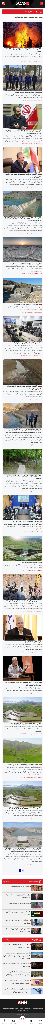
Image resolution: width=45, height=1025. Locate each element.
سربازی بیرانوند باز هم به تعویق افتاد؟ (19, 903)
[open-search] (3, 3)
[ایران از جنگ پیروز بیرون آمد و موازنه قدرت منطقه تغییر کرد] (37, 897)
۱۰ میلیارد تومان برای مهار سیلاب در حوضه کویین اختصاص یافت (23, 601)
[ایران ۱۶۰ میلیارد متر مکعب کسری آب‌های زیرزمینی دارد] (22, 507)
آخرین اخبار (4, 1023)
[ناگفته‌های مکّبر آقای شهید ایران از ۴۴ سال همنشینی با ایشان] (37, 931)
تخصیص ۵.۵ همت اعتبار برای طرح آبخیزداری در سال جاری (25, 808)
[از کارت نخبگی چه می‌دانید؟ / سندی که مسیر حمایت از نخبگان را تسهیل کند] (37, 982)
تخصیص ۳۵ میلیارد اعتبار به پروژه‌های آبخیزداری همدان (25, 724)
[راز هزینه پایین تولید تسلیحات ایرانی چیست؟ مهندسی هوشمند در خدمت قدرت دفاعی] (37, 974)
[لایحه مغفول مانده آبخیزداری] (22, 627)
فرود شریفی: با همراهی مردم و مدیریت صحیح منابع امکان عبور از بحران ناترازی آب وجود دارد (23, 684)
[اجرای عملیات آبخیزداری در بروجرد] (22, 548)
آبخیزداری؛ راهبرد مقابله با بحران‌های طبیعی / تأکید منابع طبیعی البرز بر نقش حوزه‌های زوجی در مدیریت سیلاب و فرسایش (23, 850)
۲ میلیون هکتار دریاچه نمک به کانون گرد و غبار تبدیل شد (25, 263)
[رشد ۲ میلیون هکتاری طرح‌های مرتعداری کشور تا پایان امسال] (22, 750)
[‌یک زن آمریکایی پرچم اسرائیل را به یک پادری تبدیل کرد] (37, 922)
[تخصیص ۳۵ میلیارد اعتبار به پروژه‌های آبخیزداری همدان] (22, 709)
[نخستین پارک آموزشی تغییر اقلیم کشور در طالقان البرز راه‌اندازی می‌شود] (22, 461)
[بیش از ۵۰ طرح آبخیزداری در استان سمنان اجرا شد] (22, 290)
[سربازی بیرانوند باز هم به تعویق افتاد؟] (37, 905)
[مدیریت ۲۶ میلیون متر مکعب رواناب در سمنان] (22, 78)
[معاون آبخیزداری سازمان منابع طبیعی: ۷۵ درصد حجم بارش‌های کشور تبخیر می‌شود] (22, 160)
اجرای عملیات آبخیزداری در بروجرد (31, 562)
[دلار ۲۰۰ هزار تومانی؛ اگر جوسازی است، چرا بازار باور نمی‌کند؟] (37, 965)
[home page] (22, 1019)
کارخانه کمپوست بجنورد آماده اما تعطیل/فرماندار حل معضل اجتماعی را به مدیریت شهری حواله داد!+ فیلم (16, 956)
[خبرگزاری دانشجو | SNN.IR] (22, 3)
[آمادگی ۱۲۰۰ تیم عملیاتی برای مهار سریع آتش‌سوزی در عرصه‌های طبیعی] (22, 34)
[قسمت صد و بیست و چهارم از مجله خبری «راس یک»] (37, 914)
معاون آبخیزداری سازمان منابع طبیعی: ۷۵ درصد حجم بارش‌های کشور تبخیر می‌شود (23, 175)
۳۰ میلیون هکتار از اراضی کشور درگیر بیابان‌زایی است (26, 343)
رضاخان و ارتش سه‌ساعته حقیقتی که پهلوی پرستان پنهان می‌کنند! (17, 946)
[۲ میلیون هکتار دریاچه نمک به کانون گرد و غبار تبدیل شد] (22, 249)
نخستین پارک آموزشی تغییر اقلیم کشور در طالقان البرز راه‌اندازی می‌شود (23, 477)
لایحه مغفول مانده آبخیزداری (33, 642)
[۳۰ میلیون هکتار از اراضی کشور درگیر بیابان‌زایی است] (22, 328)
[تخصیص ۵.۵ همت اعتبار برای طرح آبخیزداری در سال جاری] (22, 793)
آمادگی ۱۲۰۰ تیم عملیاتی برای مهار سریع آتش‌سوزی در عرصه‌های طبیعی (23, 50)
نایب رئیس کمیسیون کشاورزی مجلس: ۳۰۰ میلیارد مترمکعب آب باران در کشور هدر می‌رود (23, 132)
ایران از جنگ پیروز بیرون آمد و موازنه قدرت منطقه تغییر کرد (18, 896)
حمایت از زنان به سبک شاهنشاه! (20, 886)
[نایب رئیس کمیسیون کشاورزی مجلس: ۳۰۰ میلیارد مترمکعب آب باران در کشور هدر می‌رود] (22, 116)
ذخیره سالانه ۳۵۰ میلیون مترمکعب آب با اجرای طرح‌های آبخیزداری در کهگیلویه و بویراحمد (23, 219)
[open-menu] (41, 3)
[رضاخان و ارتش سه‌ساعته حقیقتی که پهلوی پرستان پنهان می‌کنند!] (37, 946)
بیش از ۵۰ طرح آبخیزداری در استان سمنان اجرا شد (27, 304)
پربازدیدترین (13, 1023)
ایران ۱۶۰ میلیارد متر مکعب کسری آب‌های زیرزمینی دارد (26, 521)
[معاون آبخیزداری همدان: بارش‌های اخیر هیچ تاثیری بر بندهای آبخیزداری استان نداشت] (22, 372)
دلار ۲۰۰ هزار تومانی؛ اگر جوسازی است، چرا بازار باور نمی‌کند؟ (16, 965)
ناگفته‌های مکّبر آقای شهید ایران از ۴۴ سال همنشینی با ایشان (18, 930)
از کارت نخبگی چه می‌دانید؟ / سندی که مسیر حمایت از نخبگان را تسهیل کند (17, 982)
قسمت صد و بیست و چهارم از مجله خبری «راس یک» (18, 913)
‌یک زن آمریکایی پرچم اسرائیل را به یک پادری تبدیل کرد (17, 922)
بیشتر (6, 882)
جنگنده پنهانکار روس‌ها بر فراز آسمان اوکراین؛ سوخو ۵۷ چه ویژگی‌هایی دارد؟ (17, 990)
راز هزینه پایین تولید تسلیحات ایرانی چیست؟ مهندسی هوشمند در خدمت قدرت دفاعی (17, 973)
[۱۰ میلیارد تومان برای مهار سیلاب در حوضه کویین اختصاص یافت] (22, 586)
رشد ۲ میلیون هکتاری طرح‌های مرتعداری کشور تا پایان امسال (24, 764)
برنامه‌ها (31, 1023)
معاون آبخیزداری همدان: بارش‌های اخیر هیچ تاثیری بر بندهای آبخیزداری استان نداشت (24, 387)
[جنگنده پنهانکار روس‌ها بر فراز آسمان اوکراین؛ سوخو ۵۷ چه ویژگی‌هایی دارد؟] (37, 991)
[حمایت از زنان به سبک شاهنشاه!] (37, 888)
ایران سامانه (19, 1015)
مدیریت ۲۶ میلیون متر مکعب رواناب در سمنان (28, 92)
